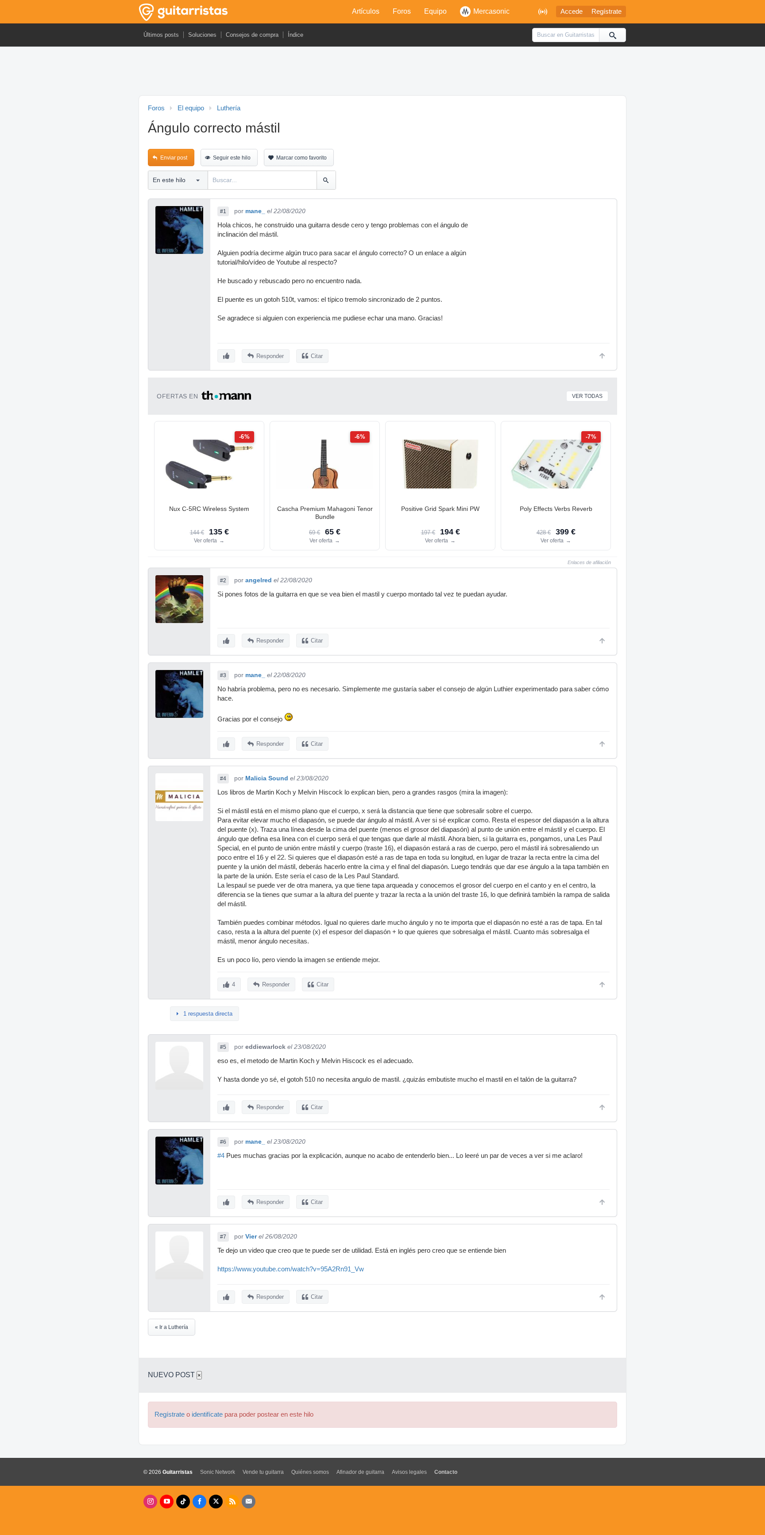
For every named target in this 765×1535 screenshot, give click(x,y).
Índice (295, 34)
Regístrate (606, 11)
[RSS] (232, 1501)
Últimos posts (161, 34)
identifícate (207, 1414)
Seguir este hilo (232, 158)
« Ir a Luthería (171, 1327)
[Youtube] (167, 1501)
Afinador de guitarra (360, 1472)
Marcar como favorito (301, 158)
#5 (223, 1047)
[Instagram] (150, 1501)
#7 (223, 1237)
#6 (223, 1142)
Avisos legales (409, 1472)
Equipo (435, 11)
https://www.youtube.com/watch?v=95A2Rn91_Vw (290, 1269)
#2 (223, 580)
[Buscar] (612, 35)
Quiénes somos (310, 1472)
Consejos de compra (252, 34)
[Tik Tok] (183, 1501)
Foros (402, 11)
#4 (223, 778)
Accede (571, 11)
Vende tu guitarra (263, 1472)
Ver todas (587, 396)
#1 (223, 211)
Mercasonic (491, 11)
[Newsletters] (248, 1501)
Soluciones (202, 34)
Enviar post (173, 158)
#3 (223, 675)
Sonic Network (217, 1472)
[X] (216, 1501)
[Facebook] (199, 1501)
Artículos (365, 11)
